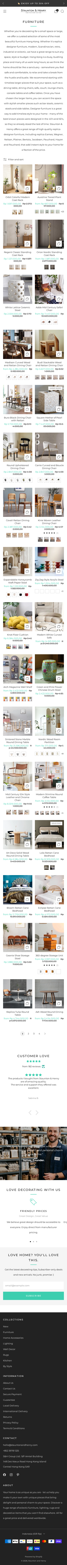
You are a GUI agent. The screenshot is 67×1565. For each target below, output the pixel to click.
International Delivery (15, 1411)
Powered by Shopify (33, 1557)
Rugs (6, 1354)
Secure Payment (12, 1394)
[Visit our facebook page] (4, 1474)
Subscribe (33, 1295)
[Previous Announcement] (3, 3)
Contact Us (9, 1388)
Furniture (8, 1332)
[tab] (30, 1241)
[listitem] (33, 3)
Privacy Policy (10, 1422)
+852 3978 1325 (11, 1450)
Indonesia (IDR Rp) (32, 1534)
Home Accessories (13, 1337)
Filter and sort (16, 159)
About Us (8, 1382)
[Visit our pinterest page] (17, 1474)
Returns (7, 1417)
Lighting (8, 1343)
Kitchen (7, 1360)
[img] (33, 1061)
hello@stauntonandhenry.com (20, 1445)
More (54, 3)
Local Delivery (11, 1405)
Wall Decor (9, 1349)
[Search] (62, 11)
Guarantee (9, 1400)
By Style (7, 1366)
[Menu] (5, 11)
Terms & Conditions (14, 1428)
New (5, 1326)
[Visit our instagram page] (11, 1474)
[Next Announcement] (64, 3)
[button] (31, 1112)
